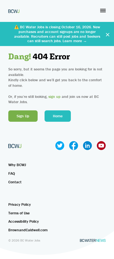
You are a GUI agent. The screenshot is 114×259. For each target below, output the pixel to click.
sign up (54, 96)
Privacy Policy (19, 204)
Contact (15, 181)
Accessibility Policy (23, 221)
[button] (103, 10)
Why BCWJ (17, 164)
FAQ (11, 173)
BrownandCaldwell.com (28, 229)
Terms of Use (19, 212)
